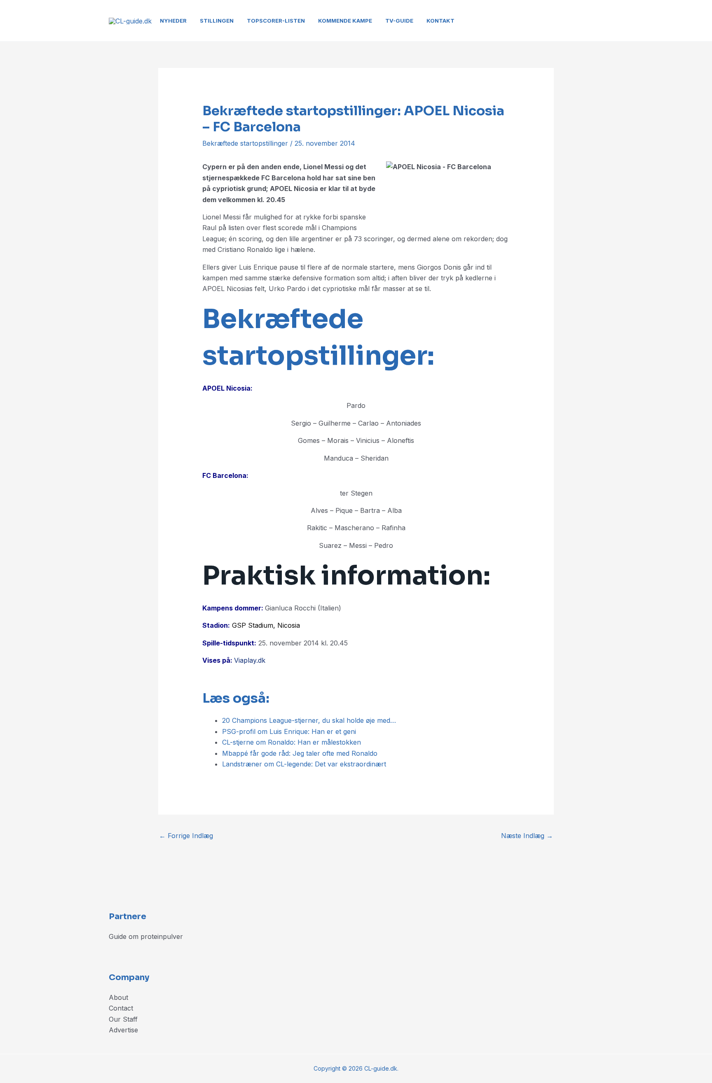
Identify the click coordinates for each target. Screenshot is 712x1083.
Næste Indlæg (527, 835)
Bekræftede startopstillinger (245, 143)
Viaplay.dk (249, 660)
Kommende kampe (345, 20)
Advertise (123, 1030)
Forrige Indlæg (186, 835)
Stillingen (217, 20)
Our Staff (123, 1019)
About (118, 997)
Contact (121, 1008)
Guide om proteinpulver (146, 936)
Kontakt (440, 20)
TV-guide (399, 20)
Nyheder (173, 20)
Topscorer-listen (276, 20)
